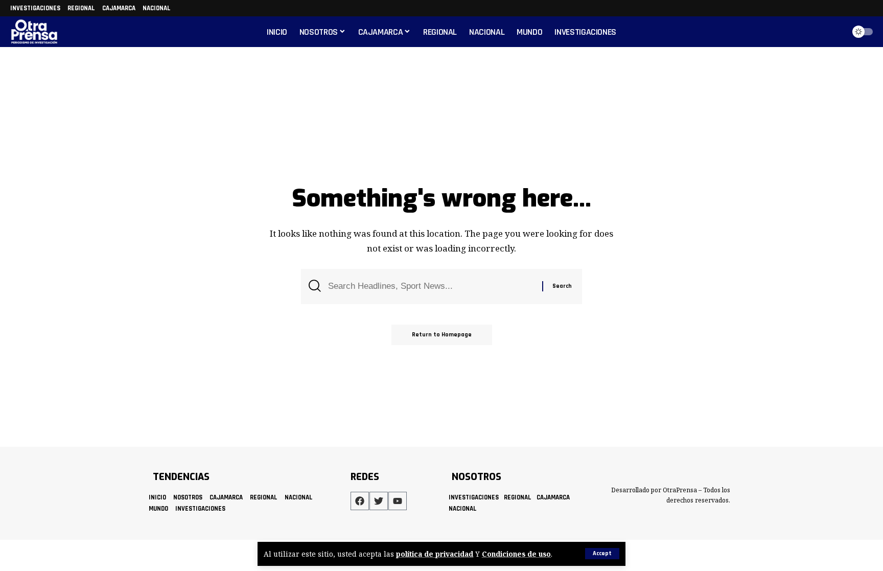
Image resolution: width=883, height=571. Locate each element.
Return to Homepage (442, 334)
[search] (834, 31)
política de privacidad (434, 554)
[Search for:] (431, 286)
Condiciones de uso (516, 554)
